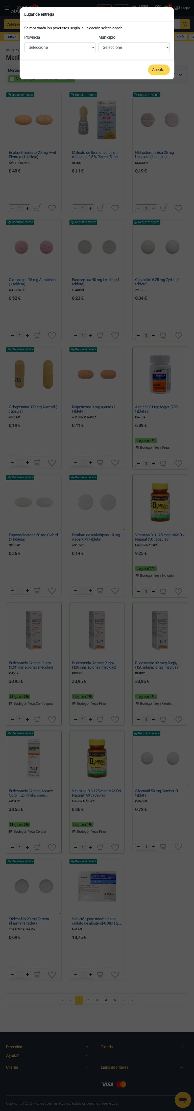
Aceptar (159, 69)
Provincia (32, 37)
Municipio (107, 37)
